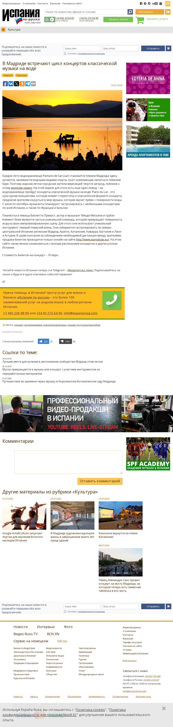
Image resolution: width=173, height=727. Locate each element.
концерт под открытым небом (83, 324)
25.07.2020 (56, 498)
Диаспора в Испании (25, 655)
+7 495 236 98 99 (16, 313)
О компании (28, 3)
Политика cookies (90, 709)
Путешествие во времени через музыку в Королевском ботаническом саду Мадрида (59, 381)
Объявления (74, 696)
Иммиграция (85, 651)
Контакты (43, 3)
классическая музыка (54, 324)
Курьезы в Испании (24, 678)
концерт (18, 324)
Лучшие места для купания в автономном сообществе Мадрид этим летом (52, 361)
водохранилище (33, 324)
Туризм (82, 659)
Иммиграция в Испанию (135, 653)
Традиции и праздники (26, 663)
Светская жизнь (87, 648)
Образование (86, 666)
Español (167, 2)
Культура (14, 29)
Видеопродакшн (11, 3)
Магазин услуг (143, 696)
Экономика (20, 659)
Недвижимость (97, 696)
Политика (84, 655)
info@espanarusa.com (80, 313)
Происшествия (21, 674)
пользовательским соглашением (91, 53)
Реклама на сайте (72, 3)
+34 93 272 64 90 (88, 18)
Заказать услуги (157, 19)
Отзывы (127, 649)
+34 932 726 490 (152, 676)
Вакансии (55, 3)
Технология (52, 659)
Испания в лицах (55, 655)
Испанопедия (52, 696)
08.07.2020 (104, 545)
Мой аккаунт (130, 660)
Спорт (82, 670)
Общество (51, 674)
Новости (18, 696)
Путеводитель (120, 696)
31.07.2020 (7, 498)
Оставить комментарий (100, 481)
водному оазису (21, 188)
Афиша (34, 696)
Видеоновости (54, 648)
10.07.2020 (104, 498)
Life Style (50, 651)
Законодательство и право (28, 651)
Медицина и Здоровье (26, 670)
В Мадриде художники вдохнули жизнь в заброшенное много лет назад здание (72, 536)
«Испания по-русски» (33, 297)
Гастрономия (86, 663)
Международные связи (91, 674)
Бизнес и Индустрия (24, 648)
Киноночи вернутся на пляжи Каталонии (118, 535)
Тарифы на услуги (132, 642)
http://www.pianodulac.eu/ (92, 239)
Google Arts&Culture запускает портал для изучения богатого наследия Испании (22, 536)
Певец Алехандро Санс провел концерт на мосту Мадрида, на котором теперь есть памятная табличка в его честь (120, 585)
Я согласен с (86, 53)
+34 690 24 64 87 (64, 18)
